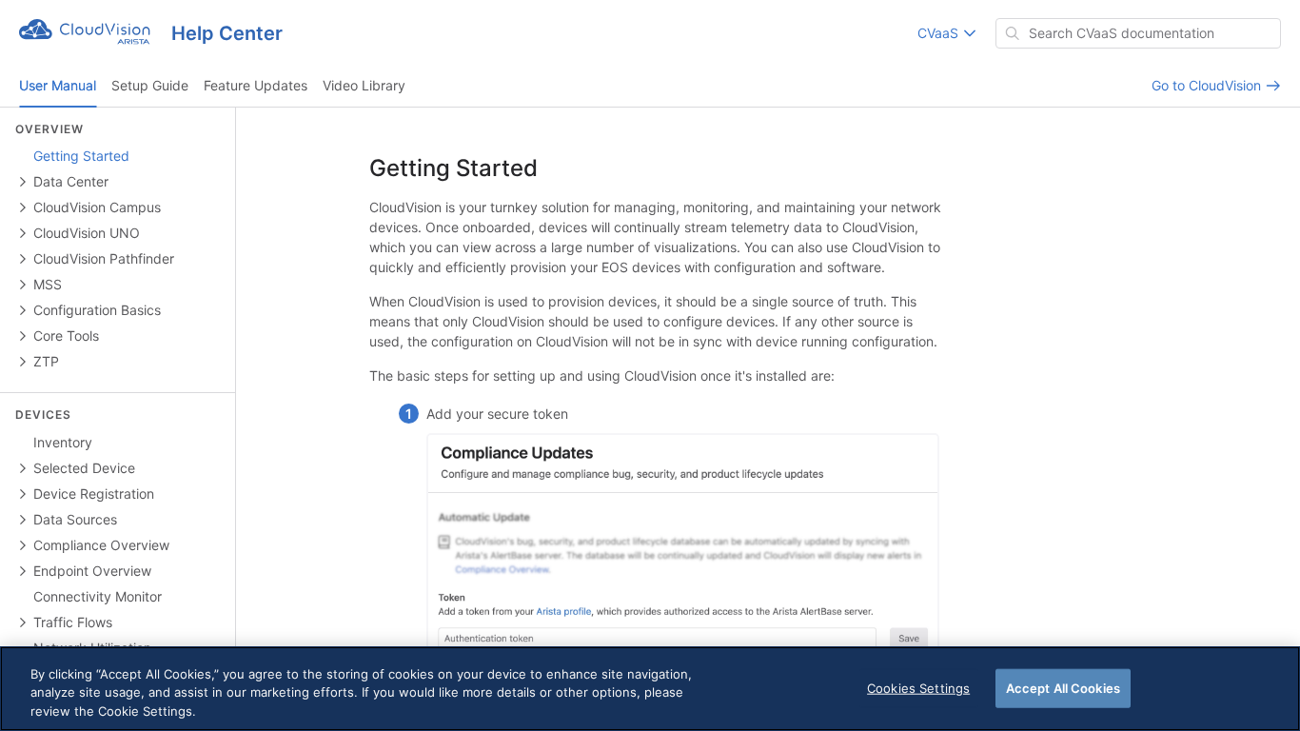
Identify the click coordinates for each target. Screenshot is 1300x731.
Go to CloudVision (1208, 85)
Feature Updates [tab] (255, 85)
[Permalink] (556, 169)
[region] (650, 688)
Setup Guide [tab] (149, 85)
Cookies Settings (918, 687)
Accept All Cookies (1063, 687)
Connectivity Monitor (97, 596)
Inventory (62, 442)
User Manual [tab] (57, 85)
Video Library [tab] (364, 85)
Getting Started (81, 156)
